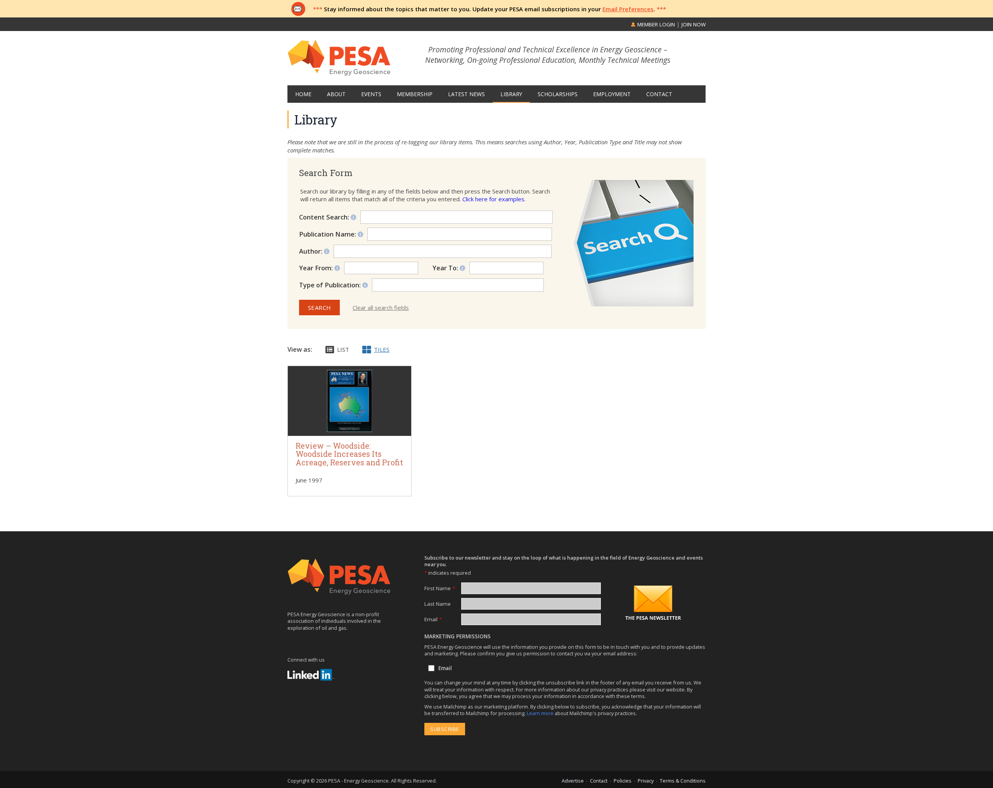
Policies (622, 780)
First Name (439, 588)
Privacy (646, 780)
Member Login (655, 24)
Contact (598, 780)
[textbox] (462, 285)
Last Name (437, 603)
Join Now (694, 24)
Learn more (541, 713)
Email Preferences (628, 9)
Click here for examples (493, 199)
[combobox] (458, 285)
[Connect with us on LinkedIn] (310, 675)
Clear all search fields (381, 307)
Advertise (573, 780)
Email (433, 619)
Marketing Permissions (457, 636)
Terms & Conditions (683, 780)
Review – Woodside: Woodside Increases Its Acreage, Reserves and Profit (349, 454)
